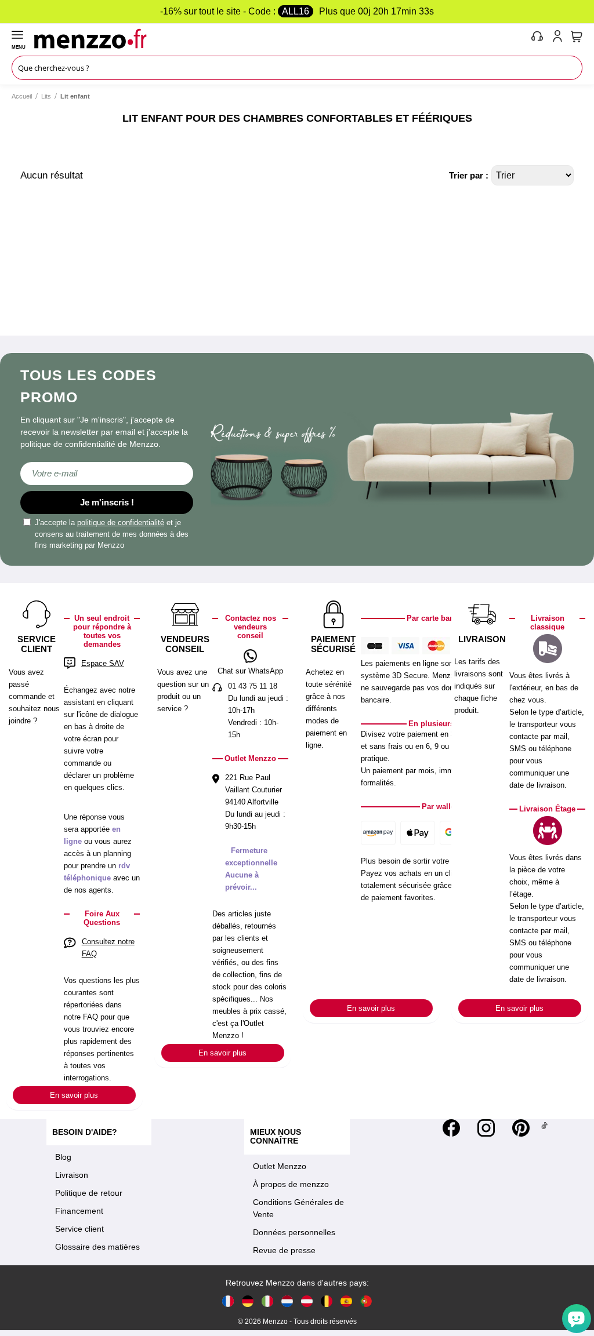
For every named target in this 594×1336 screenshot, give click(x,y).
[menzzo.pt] (366, 1301)
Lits (46, 96)
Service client (79, 1228)
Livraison (71, 1175)
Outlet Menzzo (279, 1166)
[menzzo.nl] (287, 1301)
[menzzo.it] (267, 1301)
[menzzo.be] (326, 1301)
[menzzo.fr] (228, 1301)
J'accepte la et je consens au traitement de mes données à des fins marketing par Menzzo (112, 533)
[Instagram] (486, 1128)
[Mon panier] (576, 36)
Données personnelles (294, 1232)
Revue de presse (284, 1250)
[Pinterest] (521, 1128)
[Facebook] (451, 1128)
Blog (63, 1157)
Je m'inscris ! (107, 502)
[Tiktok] (544, 1128)
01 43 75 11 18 (252, 686)
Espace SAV (102, 663)
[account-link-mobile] (560, 38)
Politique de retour (88, 1192)
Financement (79, 1210)
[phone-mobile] (538, 38)
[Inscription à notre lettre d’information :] (106, 473)
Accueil (22, 96)
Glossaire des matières (97, 1246)
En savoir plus (74, 1095)
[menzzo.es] (346, 1301)
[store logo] (280, 38)
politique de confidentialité (120, 522)
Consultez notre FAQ (108, 947)
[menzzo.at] (307, 1301)
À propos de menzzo (291, 1184)
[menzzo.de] (247, 1301)
